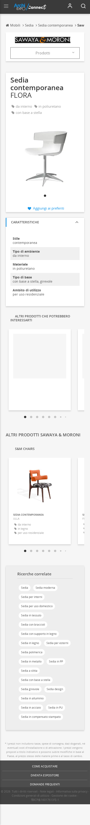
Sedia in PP (56, 661)
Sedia (24, 588)
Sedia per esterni (57, 643)
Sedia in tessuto (31, 615)
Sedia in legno (30, 643)
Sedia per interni (31, 597)
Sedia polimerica (31, 652)
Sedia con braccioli (33, 625)
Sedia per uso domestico (37, 606)
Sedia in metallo (31, 661)
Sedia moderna (45, 588)
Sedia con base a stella (35, 680)
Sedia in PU (55, 708)
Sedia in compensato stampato (41, 717)
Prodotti (43, 53)
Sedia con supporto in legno (39, 634)
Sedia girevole (30, 689)
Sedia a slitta (29, 671)
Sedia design (55, 689)
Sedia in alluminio (32, 698)
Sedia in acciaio (31, 708)
